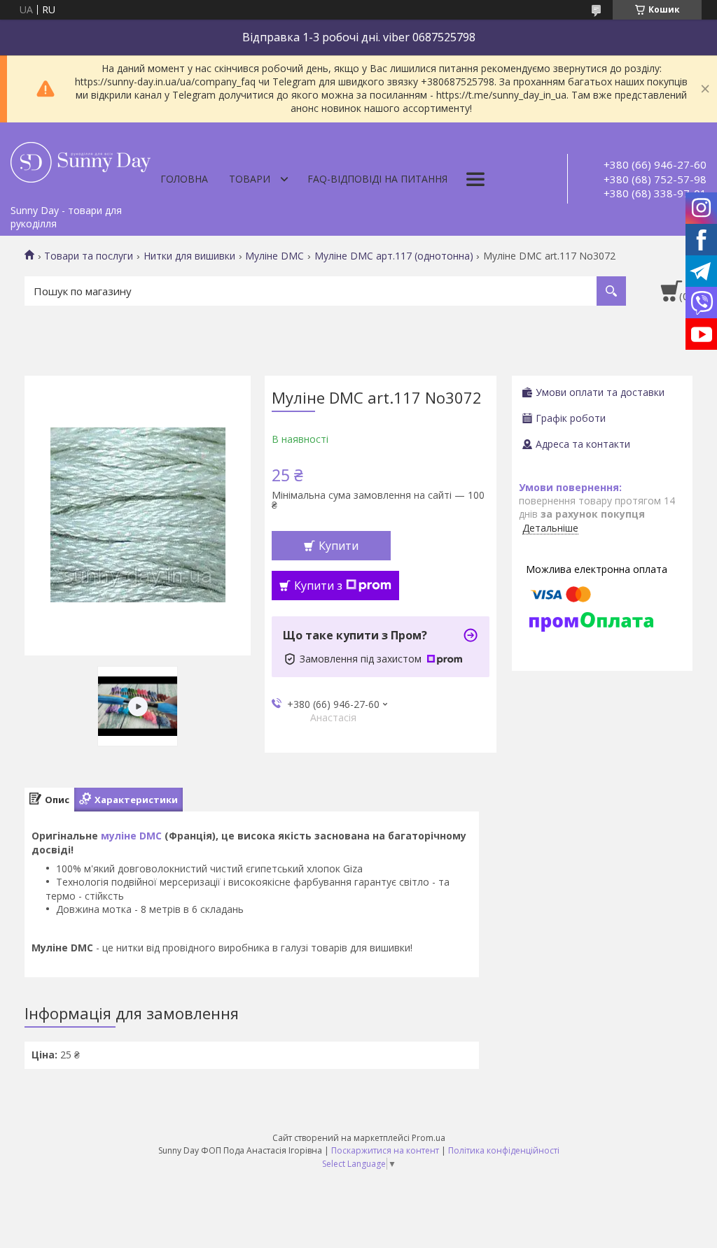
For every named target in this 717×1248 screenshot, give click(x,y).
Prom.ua (428, 1138)
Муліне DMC (274, 256)
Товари (249, 178)
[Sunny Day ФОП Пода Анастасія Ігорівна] (81, 160)
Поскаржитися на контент (385, 1150)
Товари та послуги (88, 256)
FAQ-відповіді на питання (377, 178)
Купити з (318, 585)
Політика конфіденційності (503, 1150)
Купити (338, 545)
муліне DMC (131, 835)
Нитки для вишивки (189, 256)
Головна (184, 178)
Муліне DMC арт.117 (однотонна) (393, 256)
